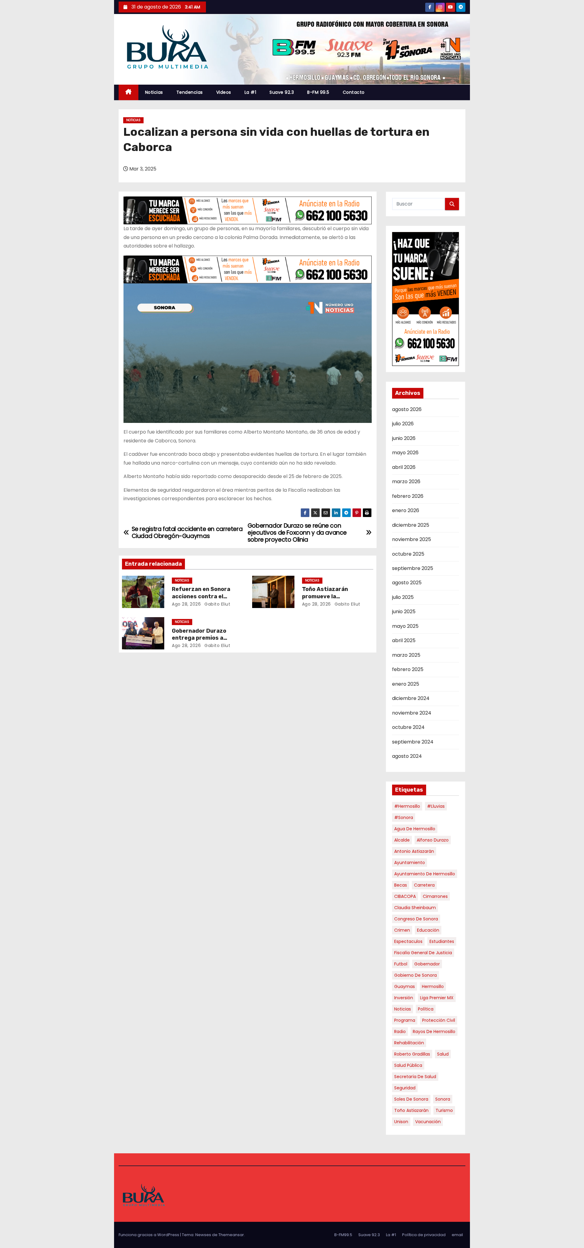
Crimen (402, 930)
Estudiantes (441, 941)
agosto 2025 (407, 582)
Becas (400, 885)
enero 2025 (405, 683)
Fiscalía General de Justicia (423, 953)
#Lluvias (436, 806)
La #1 (250, 92)
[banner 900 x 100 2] (247, 210)
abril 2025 (403, 640)
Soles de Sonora (411, 1099)
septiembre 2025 (412, 568)
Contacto (354, 92)
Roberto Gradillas (412, 1054)
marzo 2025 (406, 655)
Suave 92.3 (281, 92)
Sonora (442, 1099)
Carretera (424, 885)
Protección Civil (438, 1020)
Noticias (154, 92)
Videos (223, 92)
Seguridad (404, 1088)
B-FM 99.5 (318, 92)
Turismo (444, 1110)
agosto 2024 (407, 756)
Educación (428, 930)
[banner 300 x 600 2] (425, 298)
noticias (402, 1009)
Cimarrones (435, 896)
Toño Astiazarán (411, 1110)
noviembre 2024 (411, 712)
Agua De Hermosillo (414, 829)
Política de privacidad (424, 1235)
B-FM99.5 (343, 1235)
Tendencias (189, 92)
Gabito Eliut (217, 604)
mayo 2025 (405, 626)
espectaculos (408, 941)
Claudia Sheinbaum (415, 908)
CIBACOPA (405, 896)
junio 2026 (403, 438)
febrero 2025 (407, 669)
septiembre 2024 (412, 741)
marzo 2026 (406, 481)
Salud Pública (408, 1065)
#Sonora (403, 817)
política (425, 1009)
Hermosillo (433, 986)
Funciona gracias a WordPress (149, 1235)
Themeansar (231, 1235)
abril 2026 (403, 467)
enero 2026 (405, 510)
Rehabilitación (409, 1043)
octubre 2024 (408, 727)
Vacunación (428, 1122)
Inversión (403, 998)
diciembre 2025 (410, 525)
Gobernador (427, 964)
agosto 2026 (407, 409)
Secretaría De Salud (415, 1077)
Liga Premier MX (437, 998)
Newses (203, 1235)
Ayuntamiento (409, 863)
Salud (443, 1054)
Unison (401, 1122)
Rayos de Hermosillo (434, 1031)
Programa (404, 1020)
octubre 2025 (408, 553)
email (457, 1235)
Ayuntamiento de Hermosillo (424, 874)
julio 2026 (403, 423)
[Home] (128, 92)
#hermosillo (407, 806)
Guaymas (404, 986)
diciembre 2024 (410, 698)
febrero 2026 (407, 496)
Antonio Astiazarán (414, 851)
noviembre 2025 (411, 539)
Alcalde (402, 840)
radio (400, 1031)
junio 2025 (403, 611)
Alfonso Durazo (433, 840)
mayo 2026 (405, 452)
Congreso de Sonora (416, 919)
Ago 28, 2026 (186, 604)
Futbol (400, 964)
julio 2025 (403, 597)
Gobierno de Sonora (415, 975)
